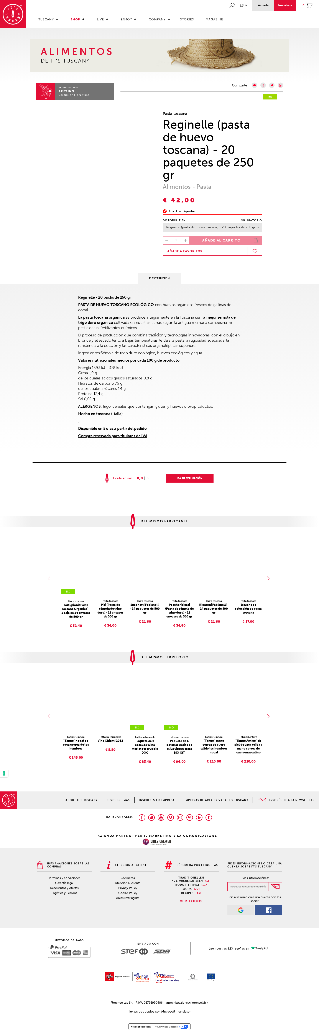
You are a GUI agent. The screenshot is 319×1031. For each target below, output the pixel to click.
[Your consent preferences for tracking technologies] (4, 773)
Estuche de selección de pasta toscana (248, 608)
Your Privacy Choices (166, 1026)
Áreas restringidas (127, 898)
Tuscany (46, 19)
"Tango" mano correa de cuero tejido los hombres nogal (214, 746)
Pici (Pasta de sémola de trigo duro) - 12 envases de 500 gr (110, 610)
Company (157, 19)
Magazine (214, 19)
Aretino (66, 91)
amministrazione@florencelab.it (187, 1003)
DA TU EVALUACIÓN (189, 478)
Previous (50, 578)
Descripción (159, 278)
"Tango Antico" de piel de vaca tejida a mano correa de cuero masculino (248, 746)
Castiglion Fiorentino (74, 94)
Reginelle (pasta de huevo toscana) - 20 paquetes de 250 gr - (212, 227)
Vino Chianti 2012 (110, 741)
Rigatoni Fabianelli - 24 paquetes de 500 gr (213, 608)
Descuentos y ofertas (64, 888)
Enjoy (126, 19)
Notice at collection (141, 1026)
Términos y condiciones (64, 878)
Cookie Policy (127, 893)
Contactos (128, 878)
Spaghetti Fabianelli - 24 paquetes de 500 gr (145, 608)
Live (100, 19)
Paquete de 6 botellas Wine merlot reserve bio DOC (145, 747)
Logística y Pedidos (64, 893)
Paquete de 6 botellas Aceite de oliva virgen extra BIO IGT (179, 747)
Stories (187, 19)
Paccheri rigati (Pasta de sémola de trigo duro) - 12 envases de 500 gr (179, 610)
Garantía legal (64, 883)
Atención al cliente (127, 883)
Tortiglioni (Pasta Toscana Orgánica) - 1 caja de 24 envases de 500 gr (75, 611)
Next (269, 578)
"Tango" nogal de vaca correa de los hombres (76, 744)
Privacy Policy (127, 888)
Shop (75, 19)
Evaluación (123, 478)
